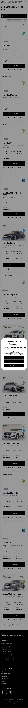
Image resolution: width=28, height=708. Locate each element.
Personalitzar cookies (14, 365)
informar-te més (10, 353)
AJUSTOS (22, 354)
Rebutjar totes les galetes (14, 361)
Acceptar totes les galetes (14, 357)
